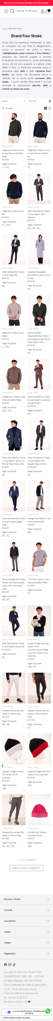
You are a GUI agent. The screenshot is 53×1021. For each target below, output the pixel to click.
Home (5, 28)
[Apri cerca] (12, 11)
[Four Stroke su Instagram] (9, 965)
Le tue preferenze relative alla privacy (29, 1012)
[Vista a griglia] (45, 108)
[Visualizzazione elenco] (49, 108)
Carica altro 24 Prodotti (26, 868)
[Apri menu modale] (6, 11)
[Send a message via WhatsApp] (48, 1011)
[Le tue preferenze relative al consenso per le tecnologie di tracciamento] (2, 765)
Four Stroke (29, 972)
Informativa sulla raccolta (16, 1017)
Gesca (19, 1001)
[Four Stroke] (27, 11)
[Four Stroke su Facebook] (5, 965)
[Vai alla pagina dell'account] (42, 11)
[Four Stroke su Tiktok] (14, 965)
